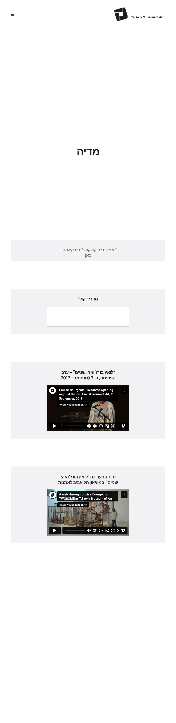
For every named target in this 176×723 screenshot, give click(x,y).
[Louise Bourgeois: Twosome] (139, 14)
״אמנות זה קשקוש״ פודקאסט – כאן (88, 252)
